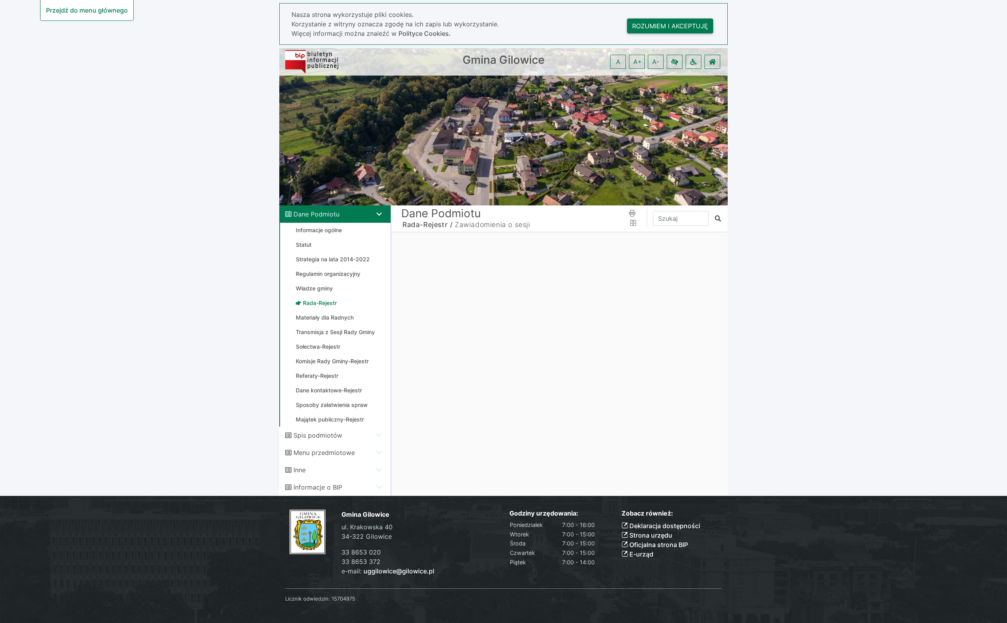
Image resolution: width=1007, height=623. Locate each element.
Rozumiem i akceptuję (670, 26)
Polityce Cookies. (424, 33)
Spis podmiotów (317, 435)
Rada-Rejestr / (427, 224)
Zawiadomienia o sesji (492, 224)
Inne (299, 470)
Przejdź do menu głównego (87, 10)
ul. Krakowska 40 (367, 527)
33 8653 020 (361, 552)
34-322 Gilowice (366, 536)
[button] (674, 62)
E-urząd (640, 554)
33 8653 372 (360, 562)
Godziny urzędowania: (543, 513)
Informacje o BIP (317, 487)
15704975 (343, 598)
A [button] (618, 62)
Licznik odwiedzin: (307, 598)
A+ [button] (637, 62)
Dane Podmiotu (316, 214)
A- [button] (655, 62)
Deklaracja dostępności (664, 526)
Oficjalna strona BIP (658, 545)
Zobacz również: (647, 513)
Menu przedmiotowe (324, 453)
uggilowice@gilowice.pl (398, 571)
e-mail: (387, 571)
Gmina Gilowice (503, 60)
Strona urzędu (650, 535)
